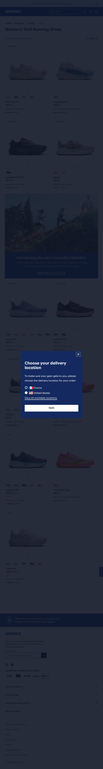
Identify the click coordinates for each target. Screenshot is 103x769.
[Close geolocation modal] (78, 354)
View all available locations (41, 398)
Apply (51, 407)
